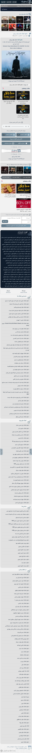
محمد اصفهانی (7, 272)
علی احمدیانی (20, 260)
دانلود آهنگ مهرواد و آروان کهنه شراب (20, 353)
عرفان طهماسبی (27, 260)
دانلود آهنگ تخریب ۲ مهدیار (23, 320)
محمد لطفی (21, 274)
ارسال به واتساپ (8, 143)
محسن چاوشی (27, 272)
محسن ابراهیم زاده (7, 270)
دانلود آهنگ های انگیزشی (23, 729)
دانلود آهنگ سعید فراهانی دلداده (22, 341)
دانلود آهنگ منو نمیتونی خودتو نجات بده (20, 335)
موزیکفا (24, 291)
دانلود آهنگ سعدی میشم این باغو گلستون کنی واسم (17, 373)
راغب (18, 249)
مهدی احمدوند (12, 279)
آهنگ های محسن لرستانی (23, 739)
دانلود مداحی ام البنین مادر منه (22, 533)
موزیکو (8, 291)
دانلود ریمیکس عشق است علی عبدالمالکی (20, 610)
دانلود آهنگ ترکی (25, 665)
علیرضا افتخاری (9, 263)
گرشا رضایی (21, 267)
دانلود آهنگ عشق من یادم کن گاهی (21, 379)
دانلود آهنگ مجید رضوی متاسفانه (21, 496)
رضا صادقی (28, 251)
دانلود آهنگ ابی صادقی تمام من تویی (20, 432)
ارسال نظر (5, 221)
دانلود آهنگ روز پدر (24, 661)
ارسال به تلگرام (21, 143)
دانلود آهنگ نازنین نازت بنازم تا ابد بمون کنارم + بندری (17, 301)
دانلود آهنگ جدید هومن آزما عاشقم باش (20, 635)
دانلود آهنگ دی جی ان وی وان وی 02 (20, 441)
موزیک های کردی (25, 697)
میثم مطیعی (21, 283)
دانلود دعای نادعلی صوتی (23, 559)
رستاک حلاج (13, 249)
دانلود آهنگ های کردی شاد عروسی (21, 410)
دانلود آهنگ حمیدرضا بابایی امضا (21, 594)
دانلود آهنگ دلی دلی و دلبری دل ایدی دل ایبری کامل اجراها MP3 (16, 393)
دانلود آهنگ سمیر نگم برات (23, 632)
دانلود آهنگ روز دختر (24, 668)
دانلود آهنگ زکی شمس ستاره (22, 425)
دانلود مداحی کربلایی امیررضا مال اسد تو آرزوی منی (18, 511)
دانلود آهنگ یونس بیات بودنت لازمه (21, 461)
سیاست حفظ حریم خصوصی (9, 751)
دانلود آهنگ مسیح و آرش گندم (22, 503)
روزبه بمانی (17, 251)
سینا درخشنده (21, 256)
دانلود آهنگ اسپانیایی (24, 710)
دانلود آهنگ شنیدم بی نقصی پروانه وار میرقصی (18, 317)
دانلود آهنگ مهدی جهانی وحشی (22, 597)
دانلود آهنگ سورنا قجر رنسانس (22, 616)
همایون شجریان (27, 286)
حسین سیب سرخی (18, 246)
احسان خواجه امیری (12, 237)
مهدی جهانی (5, 279)
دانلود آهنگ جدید (25, 652)
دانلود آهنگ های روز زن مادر (22, 677)
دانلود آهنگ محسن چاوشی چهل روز (21, 454)
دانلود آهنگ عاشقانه (24, 655)
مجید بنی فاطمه (26, 270)
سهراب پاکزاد (27, 253)
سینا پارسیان (27, 256)
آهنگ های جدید (26, 177)
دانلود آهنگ (19, 40)
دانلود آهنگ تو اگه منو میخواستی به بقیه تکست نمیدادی (16, 407)
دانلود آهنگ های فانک (24, 674)
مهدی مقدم (21, 281)
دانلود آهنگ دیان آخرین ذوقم (22, 417)
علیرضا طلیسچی (27, 265)
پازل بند (23, 244)
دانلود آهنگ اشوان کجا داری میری (21, 584)
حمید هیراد (22, 249)
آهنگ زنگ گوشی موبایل (23, 671)
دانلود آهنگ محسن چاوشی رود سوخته (20, 435)
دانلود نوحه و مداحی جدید (23, 658)
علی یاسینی (15, 263)
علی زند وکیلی (8, 260)
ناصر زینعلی (10, 283)
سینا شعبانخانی (15, 256)
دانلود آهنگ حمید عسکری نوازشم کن (21, 369)
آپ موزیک (26, 2)
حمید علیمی (27, 249)
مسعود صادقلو (27, 279)
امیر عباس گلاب (17, 240)
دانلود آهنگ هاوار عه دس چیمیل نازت (20, 329)
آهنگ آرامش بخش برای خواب (22, 684)
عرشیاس (4, 258)
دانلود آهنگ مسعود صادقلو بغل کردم (20, 574)
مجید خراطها (20, 270)
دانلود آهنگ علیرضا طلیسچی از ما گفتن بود (19, 467)
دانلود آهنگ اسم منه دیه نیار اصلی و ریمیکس (19, 413)
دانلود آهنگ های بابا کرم (23, 401)
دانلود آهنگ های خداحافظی (23, 719)
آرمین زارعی (23, 237)
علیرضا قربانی (20, 265)
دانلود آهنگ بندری (25, 700)
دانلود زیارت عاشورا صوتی (23, 550)
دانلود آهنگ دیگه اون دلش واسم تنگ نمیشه (19, 304)
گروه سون (16, 267)
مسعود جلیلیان (6, 277)
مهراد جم (4, 281)
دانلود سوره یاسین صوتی (23, 553)
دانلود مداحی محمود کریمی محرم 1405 (20, 521)
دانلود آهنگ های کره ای (24, 716)
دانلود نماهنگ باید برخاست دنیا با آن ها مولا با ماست (17, 514)
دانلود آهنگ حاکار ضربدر (23, 438)
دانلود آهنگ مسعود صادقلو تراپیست (21, 389)
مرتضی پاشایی (21, 277)
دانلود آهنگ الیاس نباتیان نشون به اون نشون (19, 314)
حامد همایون (8, 244)
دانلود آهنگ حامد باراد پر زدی (20, 34)
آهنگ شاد (14, 2)
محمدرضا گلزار (7, 274)
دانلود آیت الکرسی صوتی (23, 546)
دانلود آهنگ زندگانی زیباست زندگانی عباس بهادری (18, 629)
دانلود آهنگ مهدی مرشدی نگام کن (21, 356)
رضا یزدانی (23, 251)
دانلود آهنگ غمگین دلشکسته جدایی (21, 694)
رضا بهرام (8, 249)
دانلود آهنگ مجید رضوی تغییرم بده (21, 480)
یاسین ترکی (15, 286)
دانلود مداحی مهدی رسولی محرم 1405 (20, 530)
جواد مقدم (19, 244)
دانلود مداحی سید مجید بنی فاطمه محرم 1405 (18, 524)
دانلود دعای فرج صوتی (24, 556)
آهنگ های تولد (6, 177)
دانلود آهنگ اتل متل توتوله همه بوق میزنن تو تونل (18, 345)
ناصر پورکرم (15, 283)
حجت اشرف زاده (26, 246)
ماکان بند (5, 267)
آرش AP (28, 237)
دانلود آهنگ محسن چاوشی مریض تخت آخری (19, 486)
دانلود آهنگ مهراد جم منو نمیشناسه (21, 499)
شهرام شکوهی (21, 258)
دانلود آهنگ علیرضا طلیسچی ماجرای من (20, 448)
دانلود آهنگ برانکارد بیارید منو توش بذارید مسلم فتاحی (17, 626)
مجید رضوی (14, 270)
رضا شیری (4, 249)
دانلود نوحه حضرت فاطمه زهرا (22, 543)
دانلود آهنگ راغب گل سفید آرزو (22, 606)
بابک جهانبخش (14, 242)
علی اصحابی (14, 260)
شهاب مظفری (27, 258)
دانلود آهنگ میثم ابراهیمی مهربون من (20, 457)
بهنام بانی (28, 244)
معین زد (18, 279)
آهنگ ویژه (3, 2)
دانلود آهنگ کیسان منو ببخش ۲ (22, 600)
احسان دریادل (4, 237)
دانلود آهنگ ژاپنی (25, 713)
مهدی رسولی (27, 281)
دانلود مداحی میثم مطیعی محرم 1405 (20, 527)
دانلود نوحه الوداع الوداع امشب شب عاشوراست (19, 540)
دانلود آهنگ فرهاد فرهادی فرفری (22, 590)
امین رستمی (27, 242)
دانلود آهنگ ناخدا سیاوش (23, 386)
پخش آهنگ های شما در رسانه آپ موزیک (24, 6)
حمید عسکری (6, 246)
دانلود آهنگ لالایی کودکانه (23, 645)
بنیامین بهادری (7, 242)
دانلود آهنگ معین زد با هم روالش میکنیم (20, 473)
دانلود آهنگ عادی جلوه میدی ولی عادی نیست (19, 310)
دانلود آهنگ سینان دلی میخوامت (21, 363)
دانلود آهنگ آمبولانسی (24, 735)
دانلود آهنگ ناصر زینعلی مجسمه (22, 493)
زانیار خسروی (11, 251)
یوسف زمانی (9, 286)
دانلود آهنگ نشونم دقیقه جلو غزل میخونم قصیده (18, 366)
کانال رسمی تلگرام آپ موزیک (16, 139)
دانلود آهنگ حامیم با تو (24, 428)
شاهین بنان (8, 256)
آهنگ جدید (9, 2)
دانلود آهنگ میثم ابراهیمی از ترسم (21, 360)
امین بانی (6, 240)
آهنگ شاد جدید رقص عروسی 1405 (21, 464)
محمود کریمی (27, 277)
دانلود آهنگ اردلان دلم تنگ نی (22, 332)
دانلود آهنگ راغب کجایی (23, 603)
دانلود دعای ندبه (25, 563)
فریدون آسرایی (27, 267)
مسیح (21, 279)
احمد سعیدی (27, 240)
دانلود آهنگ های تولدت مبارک (22, 470)
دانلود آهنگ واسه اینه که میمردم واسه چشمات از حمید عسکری (15, 382)
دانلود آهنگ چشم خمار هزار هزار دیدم (21, 404)
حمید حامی (11, 246)
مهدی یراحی (9, 281)
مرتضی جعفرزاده (13, 277)
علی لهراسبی (20, 263)
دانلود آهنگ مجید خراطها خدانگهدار (21, 613)
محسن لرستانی (20, 272)
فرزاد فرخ (15, 265)
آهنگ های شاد (16, 177)
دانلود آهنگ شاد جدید (24, 648)
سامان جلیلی (5, 251)
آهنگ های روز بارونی (24, 726)
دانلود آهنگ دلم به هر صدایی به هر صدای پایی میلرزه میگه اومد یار (16, 349)
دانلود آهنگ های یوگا (24, 723)
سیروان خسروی (7, 253)
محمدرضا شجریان (14, 274)
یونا (5, 286)
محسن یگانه (13, 272)
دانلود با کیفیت (22, 135)
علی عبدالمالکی (27, 263)
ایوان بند (20, 242)
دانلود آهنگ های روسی (24, 706)
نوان (6, 283)
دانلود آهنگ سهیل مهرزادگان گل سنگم (20, 483)
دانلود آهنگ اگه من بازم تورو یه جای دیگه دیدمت (18, 397)
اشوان (22, 240)
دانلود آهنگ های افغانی (24, 687)
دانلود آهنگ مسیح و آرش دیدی (22, 444)
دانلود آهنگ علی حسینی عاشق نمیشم (21, 581)
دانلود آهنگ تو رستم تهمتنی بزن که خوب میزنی (18, 477)
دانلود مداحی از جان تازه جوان (22, 517)
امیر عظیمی (11, 240)
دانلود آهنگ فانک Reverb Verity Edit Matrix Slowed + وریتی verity (15, 324)
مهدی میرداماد (15, 281)
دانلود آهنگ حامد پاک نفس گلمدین (21, 338)
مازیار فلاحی (10, 267)
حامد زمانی (14, 244)
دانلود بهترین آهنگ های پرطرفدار (22, 639)
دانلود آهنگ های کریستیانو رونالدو (21, 307)
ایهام (23, 242)
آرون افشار (18, 237)
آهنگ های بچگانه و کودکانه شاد (22, 681)
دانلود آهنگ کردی (25, 742)
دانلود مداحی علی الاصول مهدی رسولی (20, 537)
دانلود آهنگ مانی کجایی (23, 587)
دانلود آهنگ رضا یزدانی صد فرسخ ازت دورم (19, 623)
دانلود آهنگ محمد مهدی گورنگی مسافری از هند (18, 619)
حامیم (3, 244)
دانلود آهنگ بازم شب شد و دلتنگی (21, 376)
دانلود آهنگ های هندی (24, 732)
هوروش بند (20, 286)
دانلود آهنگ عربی (25, 703)
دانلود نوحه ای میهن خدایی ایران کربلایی (20, 490)
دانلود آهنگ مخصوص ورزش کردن (21, 690)
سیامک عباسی (21, 253)
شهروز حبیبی (9, 258)
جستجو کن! (4, 9)
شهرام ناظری (15, 258)
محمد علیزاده (27, 274)
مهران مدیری (27, 283)
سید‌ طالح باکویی (14, 253)
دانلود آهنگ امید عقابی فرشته (22, 451)
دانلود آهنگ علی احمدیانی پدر (22, 577)
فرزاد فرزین (10, 265)
